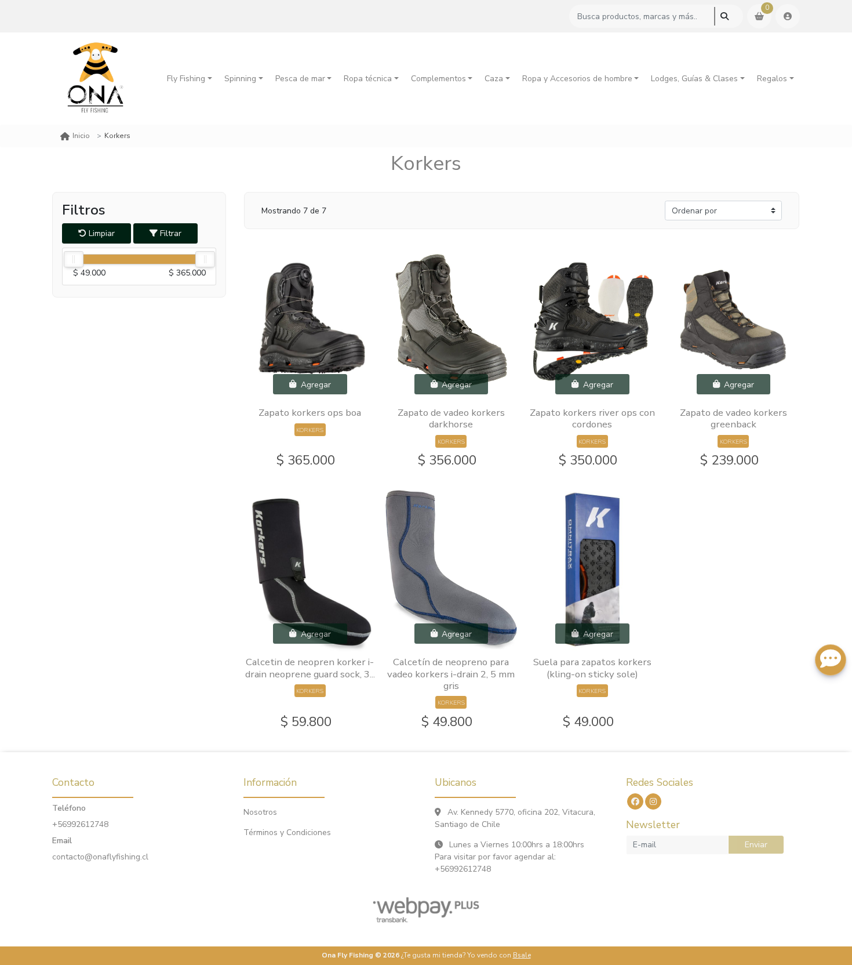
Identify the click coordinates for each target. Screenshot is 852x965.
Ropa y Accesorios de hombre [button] (577, 78)
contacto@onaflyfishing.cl (100, 856)
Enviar (756, 844)
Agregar (314, 384)
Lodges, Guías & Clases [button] (694, 78)
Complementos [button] (438, 78)
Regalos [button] (772, 78)
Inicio (81, 135)
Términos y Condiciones (287, 832)
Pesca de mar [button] (300, 78)
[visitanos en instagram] (653, 801)
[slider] (73, 259)
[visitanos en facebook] (635, 801)
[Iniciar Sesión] (787, 16)
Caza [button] (494, 78)
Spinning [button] (240, 78)
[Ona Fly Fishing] (95, 78)
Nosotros (260, 812)
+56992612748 (80, 824)
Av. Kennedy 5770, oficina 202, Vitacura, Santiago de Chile (515, 818)
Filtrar (169, 233)
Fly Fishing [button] (186, 78)
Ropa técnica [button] (368, 78)
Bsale (522, 955)
